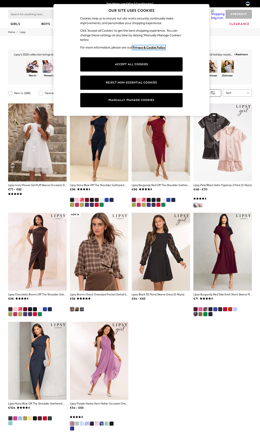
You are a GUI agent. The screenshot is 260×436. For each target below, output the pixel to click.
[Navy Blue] (72, 200)
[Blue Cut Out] (82, 424)
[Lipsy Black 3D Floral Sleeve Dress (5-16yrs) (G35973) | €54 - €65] (161, 252)
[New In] (32, 67)
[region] (131, 60)
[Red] (97, 205)
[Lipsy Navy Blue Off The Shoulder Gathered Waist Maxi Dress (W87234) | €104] (37, 361)
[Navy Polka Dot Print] (196, 314)
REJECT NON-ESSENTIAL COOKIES (131, 82)
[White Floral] (97, 424)
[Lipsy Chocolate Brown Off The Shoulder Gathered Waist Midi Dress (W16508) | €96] (37, 252)
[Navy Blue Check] (82, 309)
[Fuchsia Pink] (200, 309)
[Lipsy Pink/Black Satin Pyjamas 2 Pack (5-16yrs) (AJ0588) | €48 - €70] (222, 142)
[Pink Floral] (82, 200)
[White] (102, 200)
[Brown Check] (72, 309)
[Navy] (210, 314)
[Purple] (87, 205)
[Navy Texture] (92, 205)
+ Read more (241, 54)
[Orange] (230, 309)
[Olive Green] (82, 205)
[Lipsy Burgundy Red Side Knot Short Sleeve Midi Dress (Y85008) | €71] (222, 252)
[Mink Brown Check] (77, 309)
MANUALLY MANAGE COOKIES (131, 100)
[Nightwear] (211, 67)
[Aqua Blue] (10, 423)
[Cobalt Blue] (107, 200)
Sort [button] (228, 93)
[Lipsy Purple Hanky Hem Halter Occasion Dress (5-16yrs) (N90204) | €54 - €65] (99, 361)
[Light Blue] (235, 309)
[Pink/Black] (196, 205)
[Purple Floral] (87, 424)
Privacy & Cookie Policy (149, 47)
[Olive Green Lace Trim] (72, 205)
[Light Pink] (77, 200)
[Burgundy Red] (87, 200)
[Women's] (49, 67)
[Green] (102, 205)
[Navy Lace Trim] (111, 200)
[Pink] (77, 205)
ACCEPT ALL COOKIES (131, 64)
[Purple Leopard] (102, 424)
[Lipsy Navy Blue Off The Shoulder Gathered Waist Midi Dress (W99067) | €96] (99, 142)
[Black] (92, 200)
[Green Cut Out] (107, 424)
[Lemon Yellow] (30, 418)
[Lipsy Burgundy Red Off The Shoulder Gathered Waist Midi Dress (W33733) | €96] (161, 142)
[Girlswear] (227, 67)
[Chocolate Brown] (97, 200)
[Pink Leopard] (200, 205)
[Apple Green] (205, 314)
